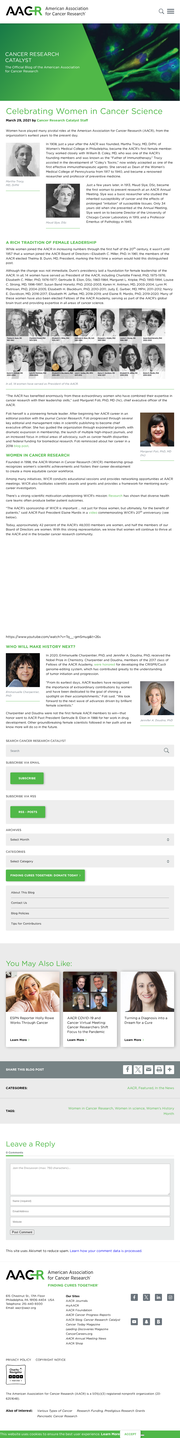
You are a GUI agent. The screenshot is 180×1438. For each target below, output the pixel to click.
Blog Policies (20, 913)
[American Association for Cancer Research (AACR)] (47, 11)
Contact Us (19, 902)
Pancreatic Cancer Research (57, 1416)
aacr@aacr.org (25, 1308)
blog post (21, 446)
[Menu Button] (170, 12)
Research (116, 496)
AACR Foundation (79, 1310)
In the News (164, 1088)
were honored (104, 664)
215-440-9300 (32, 1304)
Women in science (130, 1108)
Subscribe (27, 778)
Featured (146, 1088)
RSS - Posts (28, 812)
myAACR (72, 1305)
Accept (130, 1434)
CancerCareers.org (79, 1334)
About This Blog (22, 892)
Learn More (18, 1040)
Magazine (83, 1324)
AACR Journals (77, 1301)
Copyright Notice (51, 1359)
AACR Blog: (93, 1319)
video (93, 512)
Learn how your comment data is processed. (106, 1251)
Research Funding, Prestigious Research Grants (111, 1410)
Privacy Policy (18, 1359)
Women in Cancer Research (90, 1108)
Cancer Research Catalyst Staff (62, 120)
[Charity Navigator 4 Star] (16, 1375)
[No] (142, 1435)
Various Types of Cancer (54, 1410)
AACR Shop (74, 1343)
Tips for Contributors (26, 923)
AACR (132, 1088)
